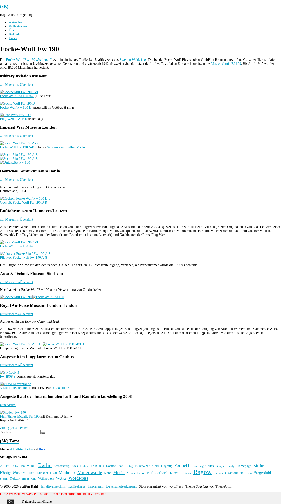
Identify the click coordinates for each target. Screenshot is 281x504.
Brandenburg (62, 466)
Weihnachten (46, 478)
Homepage (243, 466)
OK (10, 501)
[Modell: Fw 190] (13, 412)
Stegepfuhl (262, 472)
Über (12, 30)
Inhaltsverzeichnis (53, 486)
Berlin (45, 465)
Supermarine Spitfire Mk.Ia (66, 147)
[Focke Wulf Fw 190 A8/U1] (21, 344)
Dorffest (111, 466)
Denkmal (84, 466)
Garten (209, 466)
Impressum (95, 486)
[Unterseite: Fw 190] (15, 162)
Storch (4, 478)
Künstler (42, 473)
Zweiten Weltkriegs (132, 59)
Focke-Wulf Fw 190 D (16, 107)
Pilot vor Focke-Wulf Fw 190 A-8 (23, 257)
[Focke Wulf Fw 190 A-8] (19, 143)
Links (13, 38)
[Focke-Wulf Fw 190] (16, 297)
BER (33, 466)
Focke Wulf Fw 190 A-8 (17, 147)
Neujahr (131, 473)
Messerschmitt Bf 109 (226, 63)
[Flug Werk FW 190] (15, 115)
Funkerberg (197, 466)
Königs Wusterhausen (17, 472)
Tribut (25, 478)
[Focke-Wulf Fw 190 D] (17, 103)
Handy (230, 466)
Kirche (258, 466)
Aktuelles (15, 22)
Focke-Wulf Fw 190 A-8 (17, 96)
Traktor (15, 478)
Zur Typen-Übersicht (14, 428)
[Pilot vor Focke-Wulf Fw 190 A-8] (25, 253)
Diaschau (97, 466)
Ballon (15, 466)
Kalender (15, 34)
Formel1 (181, 465)
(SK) (4, 6)
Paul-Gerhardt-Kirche (163, 473)
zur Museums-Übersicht (16, 84)
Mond (107, 473)
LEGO (53, 473)
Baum (25, 466)
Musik (119, 472)
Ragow (202, 471)
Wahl (33, 478)
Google (220, 466)
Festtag (129, 466)
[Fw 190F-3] (9, 372)
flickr (155, 466)
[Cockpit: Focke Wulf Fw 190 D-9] (25, 198)
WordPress (78, 478)
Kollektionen (18, 26)
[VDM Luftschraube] (15, 384)
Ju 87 (65, 388)
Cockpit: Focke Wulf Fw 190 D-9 (23, 202)
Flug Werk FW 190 (13, 119)
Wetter (61, 478)
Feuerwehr (142, 466)
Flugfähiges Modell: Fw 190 (20, 416)
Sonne (249, 473)
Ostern (141, 473)
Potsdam (186, 473)
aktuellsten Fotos (21, 449)
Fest (120, 466)
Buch (75, 466)
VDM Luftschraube (13, 388)
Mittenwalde (89, 472)
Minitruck (67, 472)
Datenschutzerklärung (121, 486)
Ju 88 (56, 388)
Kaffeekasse (76, 486)
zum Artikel (8, 405)
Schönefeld (236, 473)
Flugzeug (166, 466)
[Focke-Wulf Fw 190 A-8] (19, 92)
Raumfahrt (220, 473)
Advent (5, 466)
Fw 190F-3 (8, 376)
